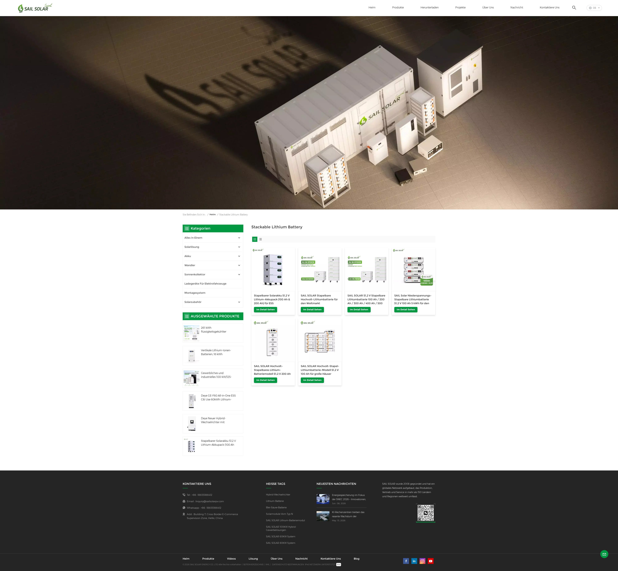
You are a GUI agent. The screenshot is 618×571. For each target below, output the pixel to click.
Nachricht (516, 7)
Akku (187, 256)
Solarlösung (191, 246)
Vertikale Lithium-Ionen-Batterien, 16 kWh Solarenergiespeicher (216, 352)
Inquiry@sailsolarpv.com (210, 501)
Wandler (189, 265)
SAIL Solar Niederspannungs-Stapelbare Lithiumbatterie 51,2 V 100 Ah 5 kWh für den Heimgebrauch (412, 299)
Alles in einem (193, 237)
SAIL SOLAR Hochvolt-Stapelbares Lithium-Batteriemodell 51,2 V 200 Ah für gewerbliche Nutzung (272, 370)
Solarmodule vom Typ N (279, 514)
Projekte (460, 7)
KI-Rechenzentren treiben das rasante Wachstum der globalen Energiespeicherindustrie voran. (349, 514)
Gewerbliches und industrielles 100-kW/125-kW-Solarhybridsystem (216, 375)
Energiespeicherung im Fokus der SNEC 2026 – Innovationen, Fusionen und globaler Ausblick (349, 497)
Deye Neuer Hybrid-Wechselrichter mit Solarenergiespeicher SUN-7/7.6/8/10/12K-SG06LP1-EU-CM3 (218, 420)
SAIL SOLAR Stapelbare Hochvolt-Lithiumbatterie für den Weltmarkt (319, 299)
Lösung (253, 558)
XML (268, 564)
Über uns (488, 7)
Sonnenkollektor (194, 274)
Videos (231, 558)
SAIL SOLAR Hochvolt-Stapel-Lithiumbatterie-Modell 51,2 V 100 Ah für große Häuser (320, 370)
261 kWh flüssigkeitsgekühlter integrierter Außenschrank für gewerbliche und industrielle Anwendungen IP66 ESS (217, 330)
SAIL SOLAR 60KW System (280, 536)
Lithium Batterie (275, 501)
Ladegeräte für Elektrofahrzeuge (205, 283)
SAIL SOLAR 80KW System (280, 543)
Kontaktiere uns (549, 7)
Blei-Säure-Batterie (276, 507)
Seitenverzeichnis (253, 564)
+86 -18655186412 (202, 494)
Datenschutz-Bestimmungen (288, 564)
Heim (372, 7)
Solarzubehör (192, 302)
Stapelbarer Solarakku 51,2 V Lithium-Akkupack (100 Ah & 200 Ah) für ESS (272, 299)
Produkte (398, 7)
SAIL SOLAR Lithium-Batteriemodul (285, 520)
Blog (356, 558)
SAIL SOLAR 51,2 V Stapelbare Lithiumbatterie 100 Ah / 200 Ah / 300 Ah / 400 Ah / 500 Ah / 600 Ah (366, 299)
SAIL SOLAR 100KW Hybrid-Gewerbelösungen (281, 528)
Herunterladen (430, 7)
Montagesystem (194, 292)
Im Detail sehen (265, 309)
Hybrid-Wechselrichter (278, 494)
